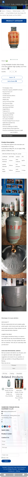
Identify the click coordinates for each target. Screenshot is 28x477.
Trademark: (5, 111)
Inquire (11, 77)
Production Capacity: (8, 89)
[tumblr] (9, 426)
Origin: (4, 117)
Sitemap (18, 471)
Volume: (5, 97)
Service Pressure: (7, 101)
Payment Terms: (7, 91)
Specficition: (6, 107)
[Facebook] (7, 426)
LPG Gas (4, 373)
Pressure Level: (6, 130)
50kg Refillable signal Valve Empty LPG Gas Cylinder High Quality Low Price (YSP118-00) (19, 394)
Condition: (5, 93)
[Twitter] (5, 426)
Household (19, 373)
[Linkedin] (2, 426)
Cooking (12, 373)
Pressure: (5, 126)
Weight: (4, 99)
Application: (5, 122)
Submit (6, 461)
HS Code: (5, 118)
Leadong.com (11, 471)
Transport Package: (7, 113)
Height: (4, 109)
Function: (5, 120)
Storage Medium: (7, 128)
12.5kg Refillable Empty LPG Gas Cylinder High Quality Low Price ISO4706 (9, 392)
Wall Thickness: (6, 105)
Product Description (7, 135)
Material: (5, 124)
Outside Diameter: (7, 95)
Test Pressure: (6, 103)
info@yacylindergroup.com (9, 411)
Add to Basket (11, 81)
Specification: (6, 115)
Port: (4, 88)
